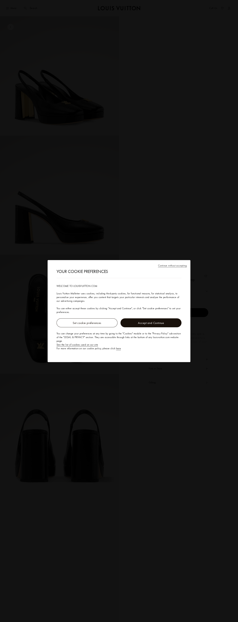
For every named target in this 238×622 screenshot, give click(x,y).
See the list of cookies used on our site (77, 344)
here (118, 348)
